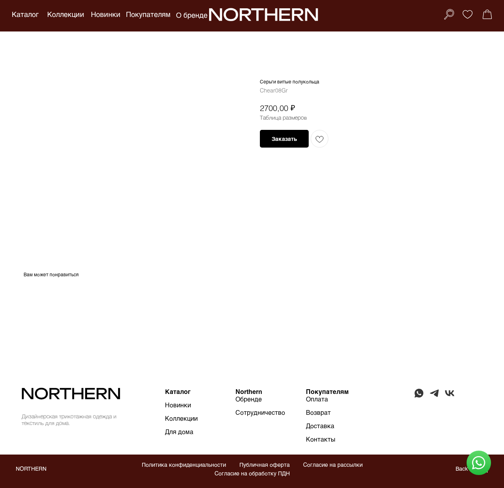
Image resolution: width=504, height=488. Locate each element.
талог (182, 391)
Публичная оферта (264, 464)
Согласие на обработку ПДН (252, 473)
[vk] (449, 396)
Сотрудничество (260, 412)
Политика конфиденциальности (184, 464)
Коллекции (65, 14)
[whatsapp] (418, 396)
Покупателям (148, 14)
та (324, 399)
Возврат (318, 412)
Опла (313, 399)
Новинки (105, 14)
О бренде (192, 15)
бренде (251, 399)
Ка (169, 391)
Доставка (320, 425)
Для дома (179, 431)
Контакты (320, 439)
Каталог (25, 14)
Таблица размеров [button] (283, 117)
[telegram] (434, 396)
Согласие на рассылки (333, 464)
